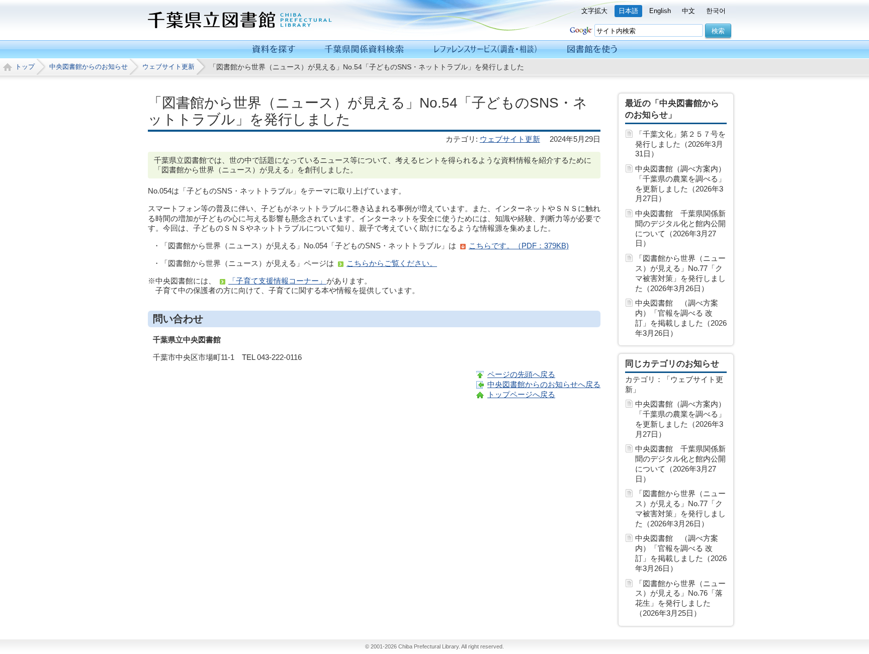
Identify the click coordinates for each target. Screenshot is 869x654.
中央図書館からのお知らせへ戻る (543, 384)
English (660, 11)
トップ (25, 66)
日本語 (628, 11)
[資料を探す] (273, 49)
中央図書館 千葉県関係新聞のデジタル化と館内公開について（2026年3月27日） (680, 228)
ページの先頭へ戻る (521, 374)
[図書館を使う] (592, 49)
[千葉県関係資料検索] (364, 49)
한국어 (716, 11)
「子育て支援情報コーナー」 (277, 280)
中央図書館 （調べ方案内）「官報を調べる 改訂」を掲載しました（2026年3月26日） (681, 318)
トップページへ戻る (521, 394)
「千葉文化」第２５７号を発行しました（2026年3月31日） (680, 144)
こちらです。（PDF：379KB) (519, 245)
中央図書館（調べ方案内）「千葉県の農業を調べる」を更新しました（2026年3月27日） (680, 183)
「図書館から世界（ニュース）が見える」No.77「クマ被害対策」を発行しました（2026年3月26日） (680, 273)
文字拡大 (594, 11)
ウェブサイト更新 (168, 66)
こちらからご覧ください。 (391, 263)
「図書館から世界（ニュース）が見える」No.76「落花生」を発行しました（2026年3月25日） (680, 598)
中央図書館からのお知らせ (88, 66)
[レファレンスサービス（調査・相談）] (485, 49)
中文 (688, 11)
